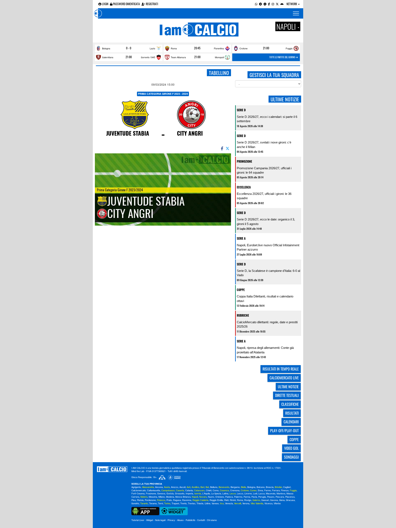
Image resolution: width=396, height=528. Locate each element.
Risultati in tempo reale (281, 369)
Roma (174, 48)
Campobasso (168, 490)
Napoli (195, 496)
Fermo (267, 490)
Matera (143, 496)
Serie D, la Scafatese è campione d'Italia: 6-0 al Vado (268, 273)
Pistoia (140, 500)
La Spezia (216, 493)
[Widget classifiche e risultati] (174, 510)
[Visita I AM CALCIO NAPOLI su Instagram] (273, 4)
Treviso (191, 503)
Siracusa (290, 500)
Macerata (270, 493)
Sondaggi (291, 457)
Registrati (151, 4)
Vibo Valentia (257, 503)
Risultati (292, 413)
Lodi (255, 493)
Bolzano (261, 487)
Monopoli (219, 57)
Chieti (208, 490)
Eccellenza (244, 187)
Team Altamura (178, 57)
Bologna (106, 48)
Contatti (201, 520)
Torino (167, 503)
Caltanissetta (153, 490)
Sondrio (135, 503)
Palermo (238, 496)
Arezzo (174, 487)
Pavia (254, 496)
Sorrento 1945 (148, 57)
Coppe (241, 290)
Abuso (180, 520)
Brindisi (278, 487)
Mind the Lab (137, 471)
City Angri (190, 133)
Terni (160, 503)
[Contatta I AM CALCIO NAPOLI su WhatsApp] (256, 4)
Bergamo (235, 487)
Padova (229, 496)
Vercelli (237, 503)
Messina (153, 496)
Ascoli (182, 487)
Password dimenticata (126, 4)
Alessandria (148, 487)
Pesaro (270, 496)
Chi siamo (212, 520)
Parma (247, 496)
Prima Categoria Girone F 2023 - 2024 (163, 94)
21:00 (266, 48)
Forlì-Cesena (138, 493)
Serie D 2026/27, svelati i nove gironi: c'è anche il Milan (264, 144)
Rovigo (247, 500)
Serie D (241, 110)
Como (216, 490)
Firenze (285, 490)
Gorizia (170, 493)
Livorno (248, 493)
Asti (188, 487)
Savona (274, 500)
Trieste (200, 503)
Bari (202, 487)
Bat (207, 487)
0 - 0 (128, 48)
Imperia (189, 493)
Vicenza (268, 503)
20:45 (197, 48)
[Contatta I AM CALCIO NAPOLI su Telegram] (260, 4)
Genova (161, 493)
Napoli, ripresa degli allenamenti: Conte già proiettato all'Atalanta (265, 350)
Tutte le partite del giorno (282, 57)
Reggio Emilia (216, 500)
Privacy (171, 520)
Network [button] (292, 4)
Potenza (161, 500)
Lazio (152, 48)
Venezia (229, 503)
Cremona (234, 490)
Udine (207, 503)
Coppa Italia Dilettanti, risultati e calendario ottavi (265, 298)
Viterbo (277, 503)
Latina (225, 493)
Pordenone (150, 500)
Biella (243, 487)
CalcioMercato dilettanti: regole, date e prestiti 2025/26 (267, 324)
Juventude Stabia (127, 133)
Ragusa (177, 500)
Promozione (244, 161)
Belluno (213, 487)
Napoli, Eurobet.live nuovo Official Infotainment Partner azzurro (268, 247)
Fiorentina (219, 48)
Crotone (243, 48)
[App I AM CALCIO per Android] (282, 4)
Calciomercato (138, 490)
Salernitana (107, 57)
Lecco (240, 493)
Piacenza (290, 496)
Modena (170, 496)
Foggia (289, 48)
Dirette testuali (287, 395)
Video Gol (291, 448)
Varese (215, 503)
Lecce (233, 493)
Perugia (262, 496)
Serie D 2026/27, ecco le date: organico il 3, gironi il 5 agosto (266, 221)
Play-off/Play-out (284, 430)
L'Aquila (206, 493)
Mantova (281, 493)
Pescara (280, 496)
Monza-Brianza (183, 496)
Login (104, 4)
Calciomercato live (284, 377)
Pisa (133, 500)
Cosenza (224, 490)
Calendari (291, 421)
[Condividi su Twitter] (228, 148)
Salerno (256, 500)
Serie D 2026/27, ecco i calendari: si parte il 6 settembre (267, 119)
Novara (203, 496)
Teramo (153, 503)
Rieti (226, 500)
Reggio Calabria (200, 500)
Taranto (144, 503)
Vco (222, 503)
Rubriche (243, 315)
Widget (149, 520)
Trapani (175, 503)
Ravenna (186, 500)
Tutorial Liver (137, 520)
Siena (282, 500)
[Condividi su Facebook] (222, 148)
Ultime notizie (288, 386)
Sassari (265, 500)
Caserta (180, 490)
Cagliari (287, 487)
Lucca (261, 493)
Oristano (219, 496)
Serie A (241, 238)
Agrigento (136, 487)
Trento (183, 503)
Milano (161, 496)
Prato (169, 500)
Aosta (167, 487)
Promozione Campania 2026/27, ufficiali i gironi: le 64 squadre (264, 170)
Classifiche (290, 404)
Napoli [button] (286, 26)
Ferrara (276, 490)
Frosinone (151, 493)
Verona (245, 503)
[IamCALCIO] (112, 469)
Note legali (160, 520)
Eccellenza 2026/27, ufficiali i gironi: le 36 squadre (264, 196)
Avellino (195, 487)
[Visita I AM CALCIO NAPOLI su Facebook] (269, 4)
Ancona (159, 487)
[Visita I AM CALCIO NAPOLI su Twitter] (277, 4)
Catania (189, 490)
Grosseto (179, 493)
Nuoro (211, 496)
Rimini (233, 500)
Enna (260, 490)
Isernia (197, 493)
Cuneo (253, 490)
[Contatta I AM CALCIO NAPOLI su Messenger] (265, 4)
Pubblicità (190, 520)
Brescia (269, 487)
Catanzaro (199, 490)
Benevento (224, 487)
